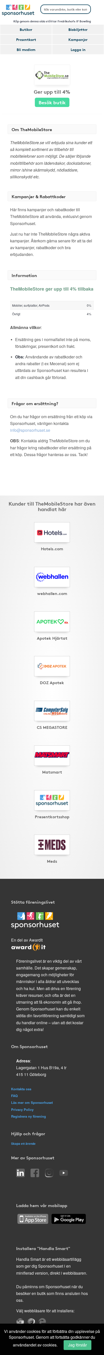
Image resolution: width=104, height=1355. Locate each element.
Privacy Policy (22, 1109)
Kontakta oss (21, 1089)
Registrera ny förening (28, 1116)
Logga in (78, 49)
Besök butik (52, 102)
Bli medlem (26, 49)
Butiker (26, 29)
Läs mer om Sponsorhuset (32, 1102)
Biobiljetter (78, 29)
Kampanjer (78, 39)
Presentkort (26, 39)
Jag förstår (77, 1345)
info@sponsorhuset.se (30, 430)
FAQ (14, 1095)
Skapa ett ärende (23, 1143)
